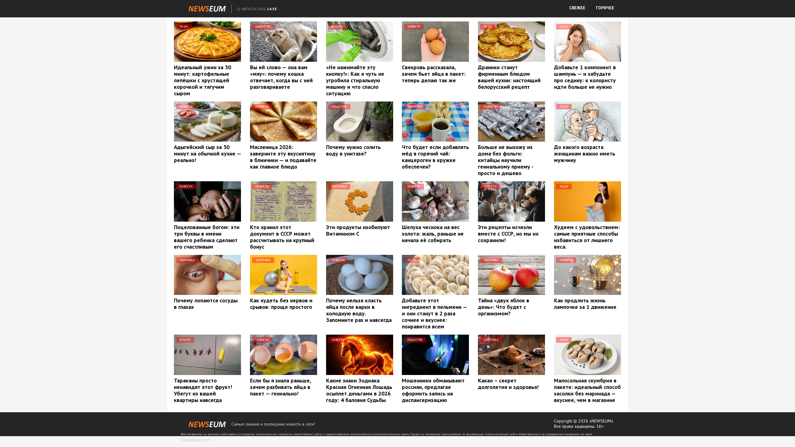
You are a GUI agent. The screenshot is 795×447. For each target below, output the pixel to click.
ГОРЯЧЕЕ (605, 8)
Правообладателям (195, 439)
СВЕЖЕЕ (577, 8)
